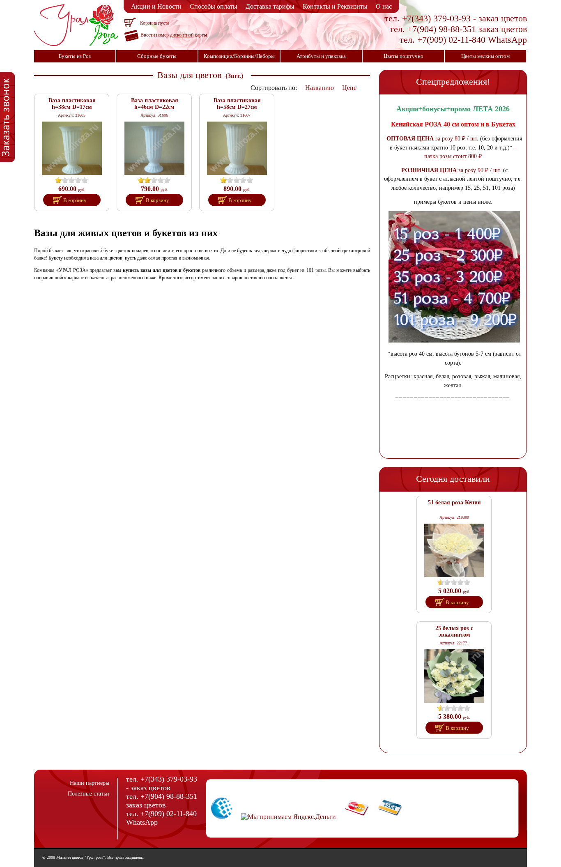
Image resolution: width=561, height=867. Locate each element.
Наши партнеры (89, 783)
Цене (349, 87)
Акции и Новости (156, 6)
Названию (319, 87)
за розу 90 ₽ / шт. (479, 170)
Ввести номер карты (173, 35)
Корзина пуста (154, 23)
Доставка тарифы (270, 6)
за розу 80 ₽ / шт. (456, 138)
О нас (384, 6)
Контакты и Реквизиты (335, 6)
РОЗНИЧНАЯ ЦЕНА (429, 170)
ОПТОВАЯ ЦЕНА (410, 138)
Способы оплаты (213, 6)
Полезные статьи (88, 794)
